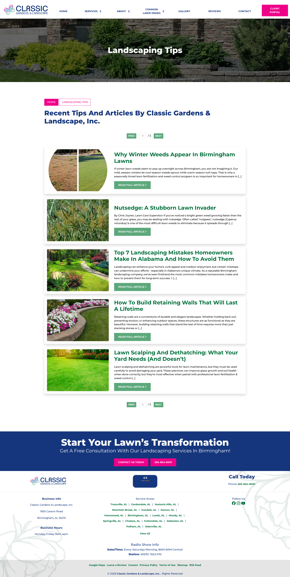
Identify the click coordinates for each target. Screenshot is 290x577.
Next (158, 135)
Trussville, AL (118, 504)
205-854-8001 (163, 462)
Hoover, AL (167, 509)
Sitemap (182, 565)
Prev (131, 135)
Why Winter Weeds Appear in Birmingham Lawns (174, 157)
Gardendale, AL (141, 504)
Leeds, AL (158, 515)
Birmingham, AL (138, 515)
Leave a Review (117, 565)
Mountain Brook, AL (124, 509)
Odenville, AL (153, 526)
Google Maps (97, 565)
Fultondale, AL (153, 520)
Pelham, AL (133, 526)
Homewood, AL (114, 515)
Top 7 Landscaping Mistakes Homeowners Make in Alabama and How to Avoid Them (174, 255)
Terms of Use (167, 565)
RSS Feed (195, 565)
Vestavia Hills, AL (165, 504)
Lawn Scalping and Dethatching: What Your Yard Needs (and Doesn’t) (176, 355)
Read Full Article (131, 185)
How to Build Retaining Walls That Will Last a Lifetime (176, 305)
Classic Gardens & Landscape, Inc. (138, 573)
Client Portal (275, 10)
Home (51, 102)
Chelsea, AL (132, 520)
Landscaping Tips (75, 102)
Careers (133, 565)
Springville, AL (112, 520)
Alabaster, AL (175, 520)
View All (145, 533)
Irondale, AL (148, 509)
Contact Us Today (131, 462)
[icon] (234, 503)
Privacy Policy (149, 565)
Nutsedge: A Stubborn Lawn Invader (165, 207)
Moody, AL (175, 515)
